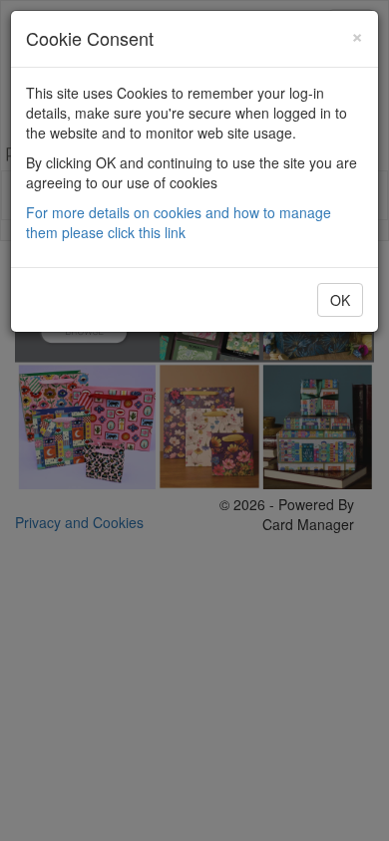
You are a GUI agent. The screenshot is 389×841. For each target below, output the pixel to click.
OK (340, 300)
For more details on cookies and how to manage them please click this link (178, 222)
